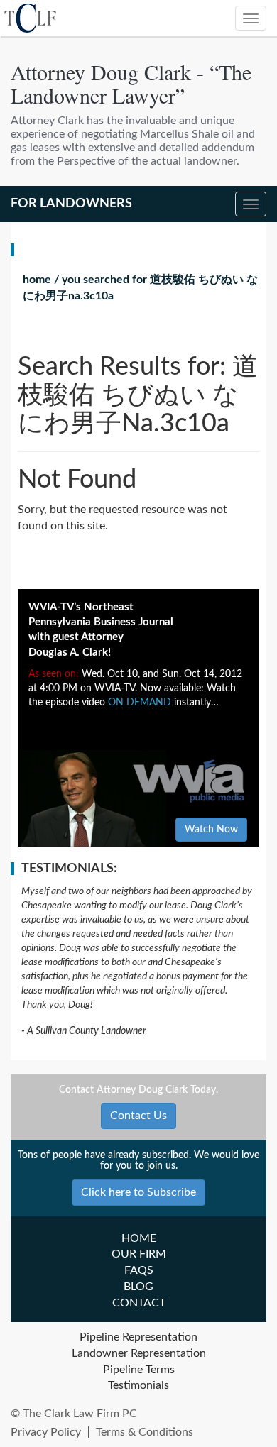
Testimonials (138, 1385)
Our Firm (139, 1254)
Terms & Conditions (144, 1432)
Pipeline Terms (139, 1369)
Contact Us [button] (138, 1115)
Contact (138, 1303)
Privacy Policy (46, 1432)
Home (37, 279)
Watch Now (211, 830)
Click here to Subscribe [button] (138, 1192)
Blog (138, 1286)
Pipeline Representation (138, 1337)
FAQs (138, 1270)
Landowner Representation (139, 1353)
